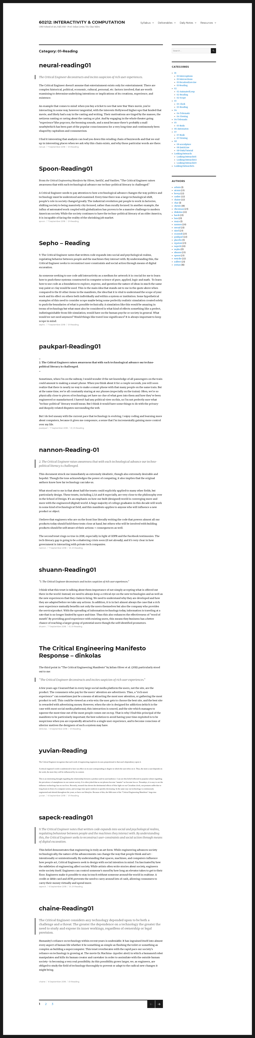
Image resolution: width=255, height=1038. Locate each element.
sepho (42, 324)
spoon (42, 221)
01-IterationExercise (186, 82)
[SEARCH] (213, 50)
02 (175, 88)
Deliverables (165, 22)
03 (175, 101)
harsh (177, 215)
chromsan (179, 209)
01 (71, 428)
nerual (42, 147)
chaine (42, 981)
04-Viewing (182, 116)
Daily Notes (186, 22)
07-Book (181, 135)
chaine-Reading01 (66, 908)
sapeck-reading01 (66, 817)
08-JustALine (183, 147)
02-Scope (181, 98)
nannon (42, 548)
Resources (206, 22)
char (176, 203)
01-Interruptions (185, 76)
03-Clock (181, 104)
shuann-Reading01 (67, 569)
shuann (42, 626)
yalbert (177, 261)
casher (177, 196)
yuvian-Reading (63, 750)
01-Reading (73, 147)
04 (175, 110)
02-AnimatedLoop (186, 91)
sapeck (42, 886)
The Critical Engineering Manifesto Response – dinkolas (92, 652)
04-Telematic (183, 113)
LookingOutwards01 (186, 157)
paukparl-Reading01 (70, 346)
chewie (177, 206)
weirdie (178, 258)
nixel (176, 230)
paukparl (43, 428)
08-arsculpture (184, 144)
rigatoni (178, 243)
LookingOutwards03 (187, 163)
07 (175, 132)
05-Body (181, 125)
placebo (178, 240)
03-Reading (182, 107)
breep (177, 193)
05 (175, 122)
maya (177, 221)
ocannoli (178, 234)
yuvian (42, 795)
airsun (177, 190)
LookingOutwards (183, 153)
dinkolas (43, 729)
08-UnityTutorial (185, 150)
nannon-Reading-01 (69, 449)
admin (177, 187)
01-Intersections (184, 79)
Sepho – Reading (64, 243)
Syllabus (145, 22)
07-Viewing (182, 138)
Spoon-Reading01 (66, 168)
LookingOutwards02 (187, 160)
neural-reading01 (65, 65)
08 (175, 141)
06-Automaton (181, 129)
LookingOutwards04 (184, 166)
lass (176, 218)
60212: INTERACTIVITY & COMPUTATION (82, 22)
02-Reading (182, 94)
